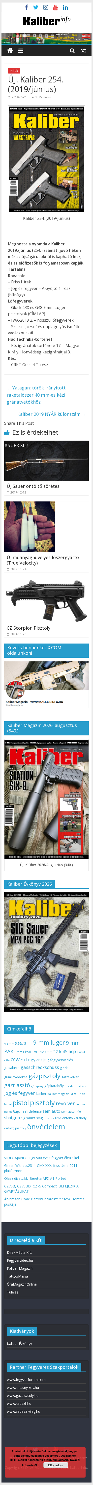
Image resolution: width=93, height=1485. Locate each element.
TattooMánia (17, 1276)
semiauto (51, 1111)
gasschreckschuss (40, 1067)
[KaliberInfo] (9, 50)
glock (63, 1068)
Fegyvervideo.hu (20, 1260)
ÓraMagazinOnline (22, 1284)
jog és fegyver (19, 1093)
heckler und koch (77, 1086)
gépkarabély (54, 1085)
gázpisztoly (45, 1075)
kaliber (41, 1093)
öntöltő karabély (74, 1118)
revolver (65, 1103)
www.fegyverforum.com (26, 1379)
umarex (49, 1118)
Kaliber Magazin (19, 1268)
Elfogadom (55, 1465)
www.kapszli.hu (19, 1403)
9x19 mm (46, 1052)
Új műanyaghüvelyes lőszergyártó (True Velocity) (43, 560)
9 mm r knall (22, 1052)
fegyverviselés (61, 1060)
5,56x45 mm (23, 1043)
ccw (15, 1059)
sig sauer (28, 1117)
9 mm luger (49, 1042)
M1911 (74, 1094)
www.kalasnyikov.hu (23, 1387)
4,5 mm (9, 1043)
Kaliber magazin (58, 1094)
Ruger (17, 1111)
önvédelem (46, 1127)
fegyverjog (37, 1059)
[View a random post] (83, 50)
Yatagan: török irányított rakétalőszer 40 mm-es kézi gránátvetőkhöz (36, 395)
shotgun (12, 1117)
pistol (21, 1102)
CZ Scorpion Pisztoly (28, 628)
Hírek (14, 71)
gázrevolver (70, 1077)
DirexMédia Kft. (19, 1252)
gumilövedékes (16, 1077)
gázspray (37, 1086)
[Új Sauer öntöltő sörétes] (46, 443)
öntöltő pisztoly (15, 1128)
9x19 (35, 1052)
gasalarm (12, 1067)
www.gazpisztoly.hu (22, 1395)
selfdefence (32, 1111)
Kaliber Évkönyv (19, 1343)
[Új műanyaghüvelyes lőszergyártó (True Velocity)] (29, 504)
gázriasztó (17, 1085)
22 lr (57, 1051)
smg (39, 1118)
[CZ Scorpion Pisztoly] (46, 581)
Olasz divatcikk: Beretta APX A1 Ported (35, 1178)
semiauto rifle (71, 1111)
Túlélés (12, 1292)
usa (58, 1117)
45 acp (69, 1051)
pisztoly (42, 1102)
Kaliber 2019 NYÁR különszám (51, 414)
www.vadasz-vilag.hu (23, 1411)
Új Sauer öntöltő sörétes (33, 486)
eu (23, 1059)
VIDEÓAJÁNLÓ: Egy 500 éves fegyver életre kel (41, 1157)
